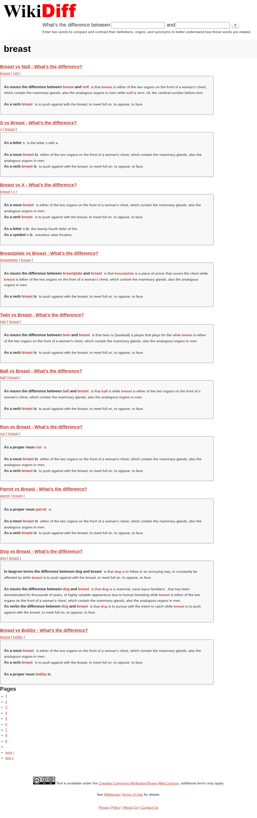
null (16, 73)
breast (5, 73)
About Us (130, 807)
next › (9, 752)
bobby (18, 637)
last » (9, 758)
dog (3, 558)
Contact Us (149, 807)
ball (3, 377)
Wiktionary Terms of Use (123, 794)
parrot (5, 496)
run (2, 433)
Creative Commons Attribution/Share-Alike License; (139, 783)
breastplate (9, 260)
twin (3, 321)
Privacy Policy (109, 807)
